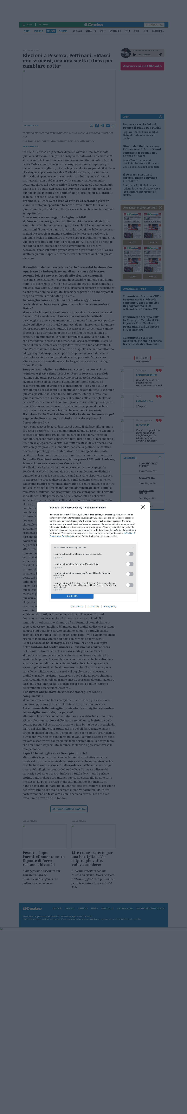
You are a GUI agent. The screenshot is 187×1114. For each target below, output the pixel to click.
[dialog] (93, 557)
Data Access (93, 606)
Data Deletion (77, 606)
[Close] (144, 508)
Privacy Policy (110, 606)
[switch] (130, 554)
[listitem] (93, 547)
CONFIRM (72, 596)
